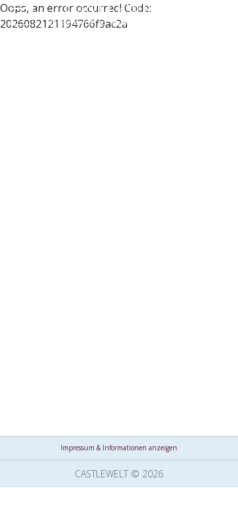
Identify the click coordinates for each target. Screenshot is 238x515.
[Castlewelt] (119, 16)
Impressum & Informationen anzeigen (119, 447)
